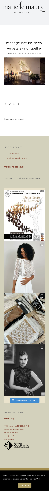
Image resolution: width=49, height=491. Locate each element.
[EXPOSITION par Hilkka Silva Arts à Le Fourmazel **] (24, 215)
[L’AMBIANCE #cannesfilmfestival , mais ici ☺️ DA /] (24, 370)
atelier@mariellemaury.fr (12, 436)
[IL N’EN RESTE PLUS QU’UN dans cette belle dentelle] (24, 267)
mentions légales (13, 153)
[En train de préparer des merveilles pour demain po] (24, 318)
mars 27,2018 (35, 53)
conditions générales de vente (17, 158)
